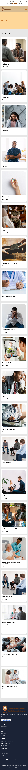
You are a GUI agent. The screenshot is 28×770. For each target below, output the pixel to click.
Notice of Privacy (4, 753)
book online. (15, 3)
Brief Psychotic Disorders (8, 330)
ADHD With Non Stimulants (9, 597)
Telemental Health (6, 363)
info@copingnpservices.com (9, 741)
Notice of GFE (4, 751)
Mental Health (5, 97)
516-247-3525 (7, 743)
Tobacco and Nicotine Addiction (10, 686)
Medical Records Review (8, 429)
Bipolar (4, 164)
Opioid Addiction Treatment (9, 622)
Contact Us (3, 755)
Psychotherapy (5, 64)
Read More (4, 66)
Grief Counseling (6, 462)
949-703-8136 (5, 745)
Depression (5, 130)
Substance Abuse (6, 197)
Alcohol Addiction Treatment (9, 654)
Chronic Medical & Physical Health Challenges (11, 563)
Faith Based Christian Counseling (10, 263)
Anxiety (4, 396)
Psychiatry (4, 496)
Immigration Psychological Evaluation (11, 529)
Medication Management (8, 296)
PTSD (3, 230)
